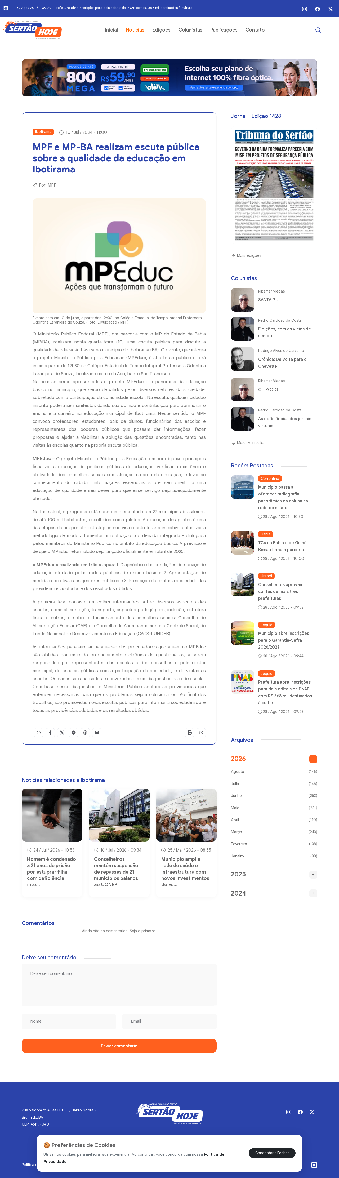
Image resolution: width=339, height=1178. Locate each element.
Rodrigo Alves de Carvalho (281, 350)
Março (274, 832)
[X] (330, 9)
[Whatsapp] (38, 732)
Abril (274, 819)
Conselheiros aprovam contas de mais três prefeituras (281, 591)
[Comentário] (201, 732)
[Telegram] (73, 732)
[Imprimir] (189, 732)
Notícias (135, 30)
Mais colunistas (251, 443)
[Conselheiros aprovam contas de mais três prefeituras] (242, 584)
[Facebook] (317, 9)
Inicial (111, 30)
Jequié (266, 624)
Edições (161, 30)
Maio (274, 807)
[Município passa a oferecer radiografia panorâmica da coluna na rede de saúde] (242, 487)
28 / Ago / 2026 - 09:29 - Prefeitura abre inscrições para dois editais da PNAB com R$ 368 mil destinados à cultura (103, 8)
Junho (274, 795)
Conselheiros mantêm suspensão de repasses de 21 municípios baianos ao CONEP (116, 872)
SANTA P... (268, 300)
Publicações (224, 30)
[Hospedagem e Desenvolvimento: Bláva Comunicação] (314, 1164)
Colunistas (190, 30)
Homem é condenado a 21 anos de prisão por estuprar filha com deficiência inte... (51, 872)
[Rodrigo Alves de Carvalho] (242, 359)
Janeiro (274, 856)
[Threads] (85, 732)
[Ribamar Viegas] (242, 300)
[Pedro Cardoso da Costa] (242, 329)
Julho (274, 783)
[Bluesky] (96, 732)
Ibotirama (43, 131)
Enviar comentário (119, 1046)
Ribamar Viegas (271, 291)
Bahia (265, 534)
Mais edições (249, 255)
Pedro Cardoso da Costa (280, 320)
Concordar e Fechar (272, 1153)
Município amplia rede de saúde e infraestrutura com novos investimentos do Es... (185, 872)
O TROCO (268, 389)
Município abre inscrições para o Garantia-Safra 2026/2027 (283, 640)
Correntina (270, 478)
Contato (255, 30)
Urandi (266, 576)
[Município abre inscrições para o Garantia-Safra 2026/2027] (242, 633)
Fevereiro (274, 844)
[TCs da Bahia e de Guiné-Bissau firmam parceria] (242, 543)
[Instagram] (304, 9)
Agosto (274, 771)
